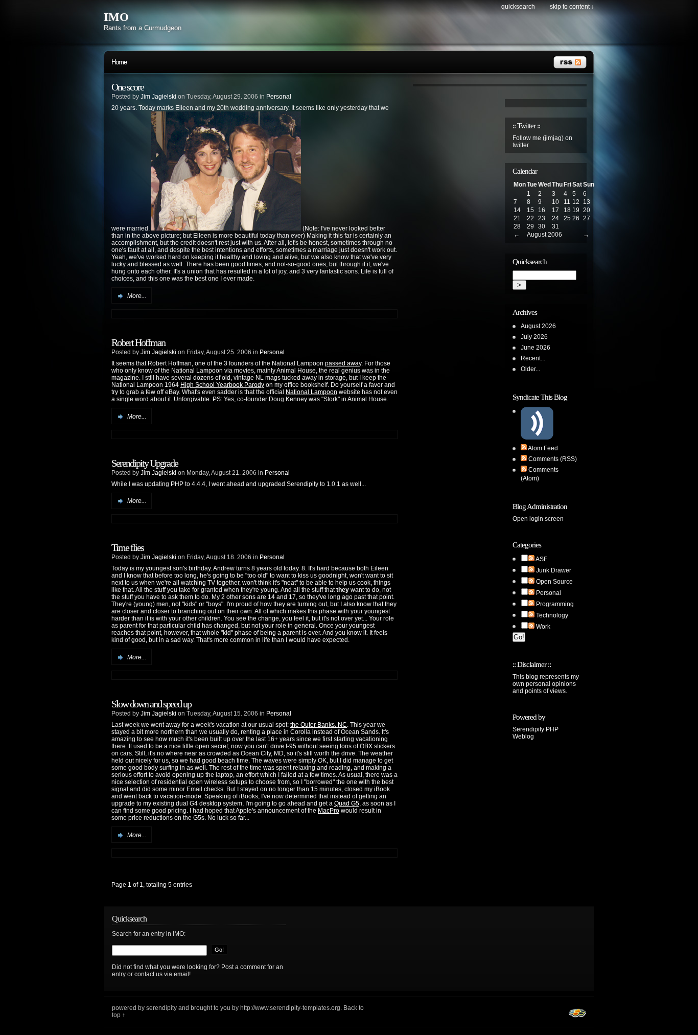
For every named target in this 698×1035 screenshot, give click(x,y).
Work (543, 626)
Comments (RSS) (552, 459)
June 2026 (535, 347)
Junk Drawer (553, 570)
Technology (552, 615)
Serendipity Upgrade (144, 463)
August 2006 (544, 234)
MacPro (328, 810)
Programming (555, 604)
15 (530, 210)
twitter (521, 145)
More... (136, 296)
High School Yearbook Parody (222, 384)
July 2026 (534, 336)
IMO (116, 17)
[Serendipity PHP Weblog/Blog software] (577, 1019)
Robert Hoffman (138, 342)
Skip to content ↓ (572, 6)
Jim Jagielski (158, 96)
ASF (541, 559)
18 (567, 210)
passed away (343, 363)
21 (517, 218)
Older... (530, 369)
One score (127, 87)
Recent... (533, 358)
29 (530, 226)
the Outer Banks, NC (318, 724)
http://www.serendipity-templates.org (290, 1007)
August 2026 (538, 326)
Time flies (127, 547)
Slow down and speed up (151, 703)
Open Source (554, 581)
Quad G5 (346, 803)
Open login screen (538, 518)
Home (119, 62)
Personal (278, 96)
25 (567, 218)
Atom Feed (543, 448)
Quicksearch (518, 6)
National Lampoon (311, 392)
